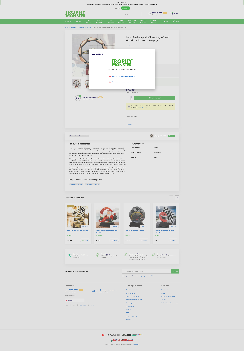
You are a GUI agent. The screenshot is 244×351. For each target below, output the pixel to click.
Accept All (125, 8)
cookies (99, 4)
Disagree (117, 8)
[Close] (150, 54)
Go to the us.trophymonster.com (123, 82)
